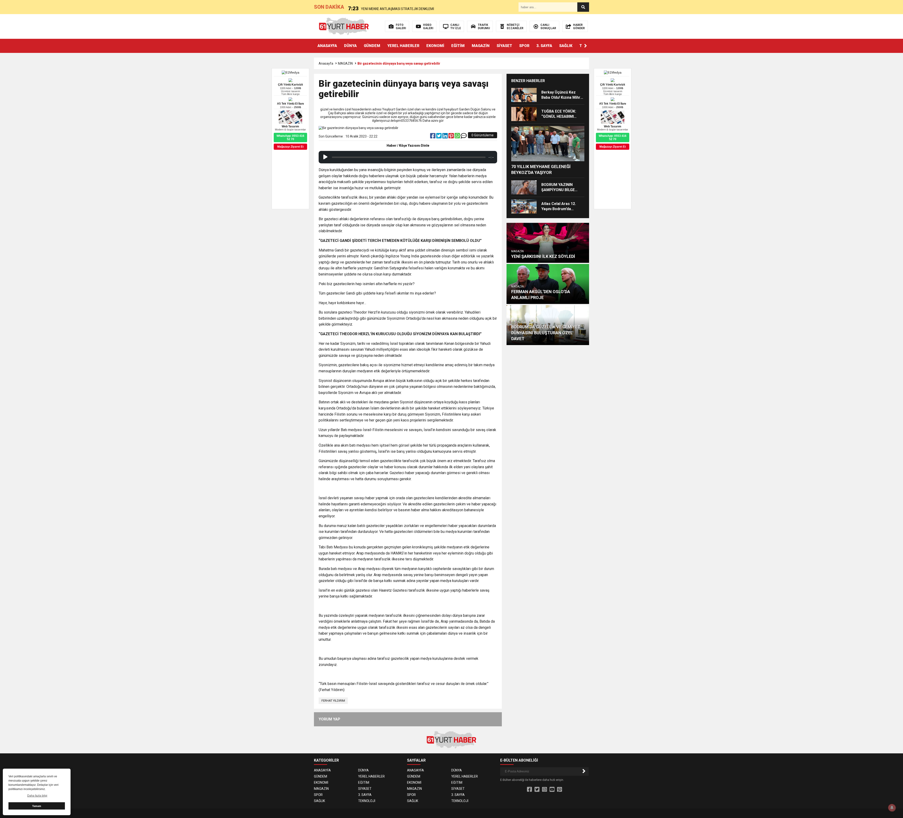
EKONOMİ (435, 45)
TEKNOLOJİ (366, 801)
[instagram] (544, 789)
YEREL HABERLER (403, 45)
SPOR (524, 45)
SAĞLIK (565, 45)
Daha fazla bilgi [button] (37, 795)
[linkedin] (445, 137)
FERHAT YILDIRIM (333, 700)
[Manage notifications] (892, 807)
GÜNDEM (372, 45)
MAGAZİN (481, 45)
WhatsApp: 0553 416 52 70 (612, 137)
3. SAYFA (544, 45)
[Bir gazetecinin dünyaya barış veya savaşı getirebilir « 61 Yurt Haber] (344, 26)
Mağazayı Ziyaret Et (612, 146)
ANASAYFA (327, 45)
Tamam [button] (36, 806)
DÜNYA (350, 45)
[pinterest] (451, 137)
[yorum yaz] (464, 137)
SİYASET (504, 45)
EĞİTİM (458, 45)
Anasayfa (326, 63)
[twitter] (439, 137)
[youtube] (552, 789)
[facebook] (433, 137)
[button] (585, 46)
